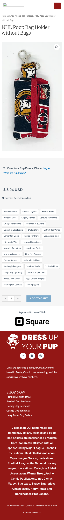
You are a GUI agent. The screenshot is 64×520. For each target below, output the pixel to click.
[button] (57, 47)
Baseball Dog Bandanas (18, 401)
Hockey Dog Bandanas (18, 406)
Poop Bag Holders (24, 15)
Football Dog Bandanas (18, 396)
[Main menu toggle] (57, 6)
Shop (11, 15)
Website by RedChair (46, 505)
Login (46, 168)
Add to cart (39, 298)
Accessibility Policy (32, 512)
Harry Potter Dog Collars (19, 415)
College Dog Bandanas (18, 410)
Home (5, 15)
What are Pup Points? (14, 172)
